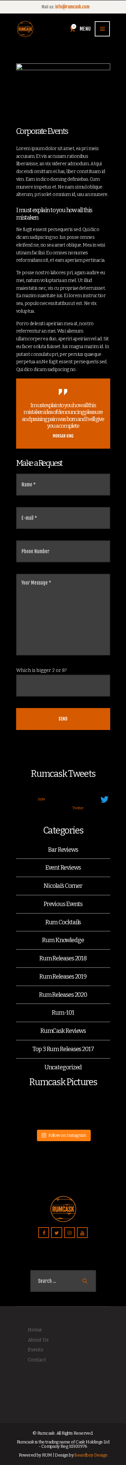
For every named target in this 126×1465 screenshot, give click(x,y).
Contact (37, 1360)
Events (35, 1350)
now (41, 799)
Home (35, 1330)
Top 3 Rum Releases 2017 (63, 1049)
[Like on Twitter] (64, 808)
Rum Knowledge (63, 940)
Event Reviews (63, 867)
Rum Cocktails (63, 922)
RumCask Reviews (63, 1031)
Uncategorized (63, 1067)
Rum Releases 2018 (63, 958)
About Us (38, 1340)
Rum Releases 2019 (63, 976)
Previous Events (63, 904)
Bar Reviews (63, 849)
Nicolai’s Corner (63, 886)
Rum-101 (63, 1012)
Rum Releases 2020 (63, 994)
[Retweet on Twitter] (52, 808)
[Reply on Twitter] (41, 808)
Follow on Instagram (67, 1135)
